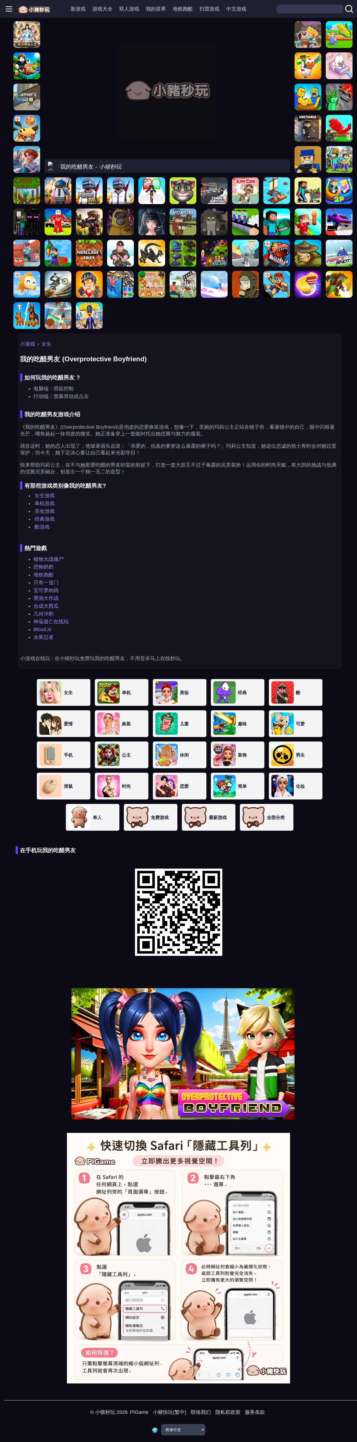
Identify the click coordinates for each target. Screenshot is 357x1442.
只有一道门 (46, 582)
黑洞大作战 (46, 598)
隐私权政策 (227, 1412)
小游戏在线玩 (35, 658)
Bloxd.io (42, 629)
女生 (46, 344)
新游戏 (78, 9)
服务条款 (255, 1412)
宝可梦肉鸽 (46, 590)
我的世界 (156, 9)
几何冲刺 (43, 614)
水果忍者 (43, 637)
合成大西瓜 (46, 606)
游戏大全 (102, 9)
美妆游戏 (45, 511)
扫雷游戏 (209, 9)
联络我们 (201, 1412)
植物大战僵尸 (48, 559)
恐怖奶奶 (43, 567)
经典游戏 (45, 519)
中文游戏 (236, 9)
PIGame (139, 1412)
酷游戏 (42, 527)
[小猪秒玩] (34, 8)
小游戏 (27, 344)
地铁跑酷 (183, 9)
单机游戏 (45, 503)
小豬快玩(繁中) (169, 1412)
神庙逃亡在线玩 (51, 621)
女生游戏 (45, 495)
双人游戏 (129, 9)
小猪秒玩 (105, 1412)
